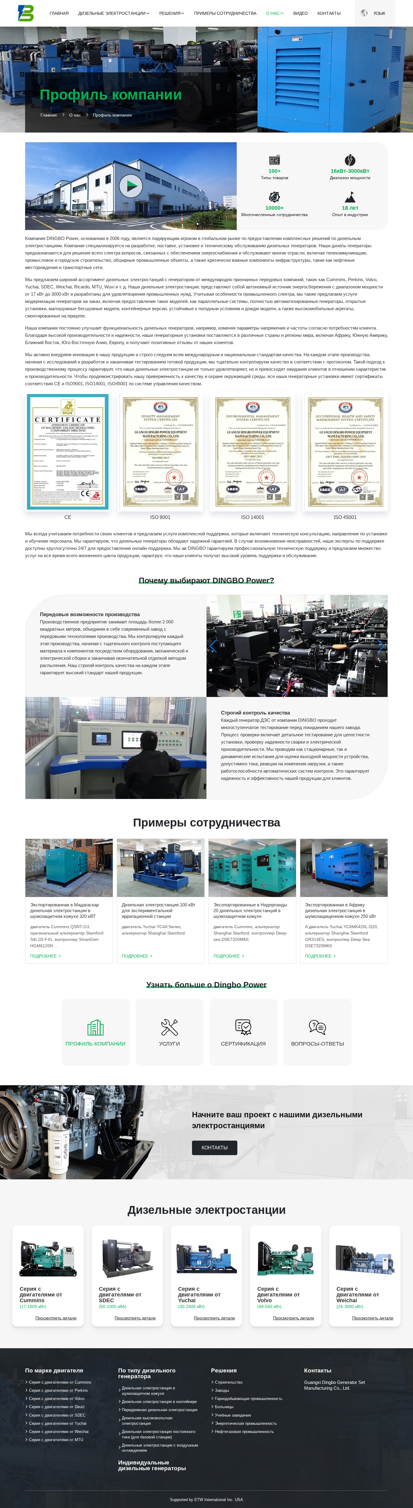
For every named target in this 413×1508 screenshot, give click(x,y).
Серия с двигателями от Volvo (278, 1297)
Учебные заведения (233, 1415)
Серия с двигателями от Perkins (58, 1390)
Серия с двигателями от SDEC (120, 1297)
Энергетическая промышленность (246, 1423)
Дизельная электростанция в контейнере (159, 1401)
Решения (224, 1370)
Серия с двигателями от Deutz (57, 1407)
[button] (380, 646)
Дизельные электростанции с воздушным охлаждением (160, 1448)
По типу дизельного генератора (147, 1373)
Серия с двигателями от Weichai (358, 1297)
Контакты (328, 13)
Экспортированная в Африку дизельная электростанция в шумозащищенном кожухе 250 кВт (340, 910)
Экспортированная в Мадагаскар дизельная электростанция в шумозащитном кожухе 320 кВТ (64, 910)
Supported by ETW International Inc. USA (206, 1499)
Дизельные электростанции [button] (111, 13)
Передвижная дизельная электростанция (159, 1410)
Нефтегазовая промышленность (244, 1431)
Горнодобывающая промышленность (248, 1398)
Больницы (224, 1407)
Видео (300, 13)
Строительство (228, 1382)
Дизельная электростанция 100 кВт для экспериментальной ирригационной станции (158, 910)
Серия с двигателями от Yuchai (199, 1297)
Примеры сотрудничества (225, 13)
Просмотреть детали (55, 1318)
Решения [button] (169, 13)
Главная (59, 13)
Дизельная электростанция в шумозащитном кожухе (148, 1391)
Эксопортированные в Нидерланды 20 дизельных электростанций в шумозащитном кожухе (250, 910)
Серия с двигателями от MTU (56, 1439)
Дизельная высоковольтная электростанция (147, 1421)
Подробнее (43, 956)
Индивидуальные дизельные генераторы (152, 1465)
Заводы (222, 1390)
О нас (75, 115)
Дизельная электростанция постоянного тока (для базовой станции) (158, 1434)
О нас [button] (272, 13)
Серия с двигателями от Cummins (41, 1297)
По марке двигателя (54, 1370)
